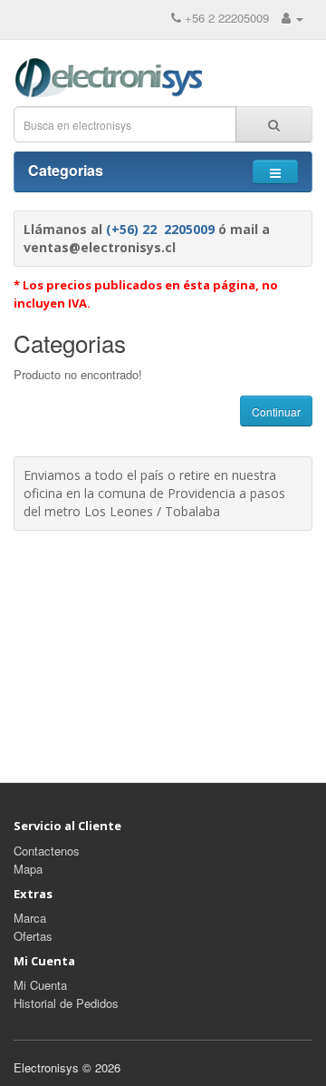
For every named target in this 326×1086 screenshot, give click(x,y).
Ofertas (33, 935)
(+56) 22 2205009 (160, 229)
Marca (30, 917)
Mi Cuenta (40, 984)
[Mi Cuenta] (292, 17)
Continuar (276, 411)
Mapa (28, 868)
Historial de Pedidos (66, 1003)
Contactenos (47, 850)
